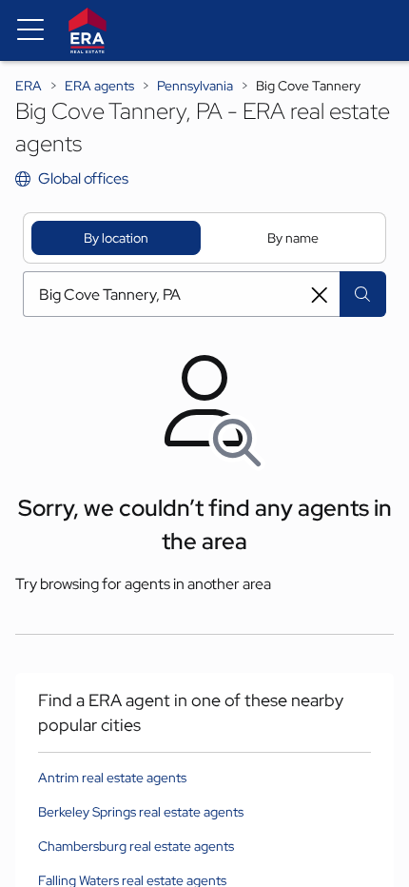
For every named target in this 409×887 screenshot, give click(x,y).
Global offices (83, 178)
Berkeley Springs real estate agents (140, 811)
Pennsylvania (195, 85)
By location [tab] (116, 237)
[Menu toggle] (30, 30)
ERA (28, 85)
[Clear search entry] (319, 295)
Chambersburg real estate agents (136, 846)
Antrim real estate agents (112, 777)
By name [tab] (293, 237)
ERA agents (99, 85)
